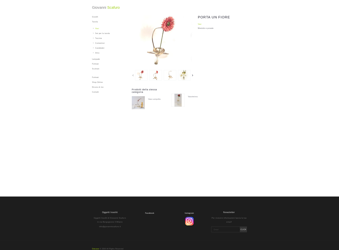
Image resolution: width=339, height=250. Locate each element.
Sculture (95, 69)
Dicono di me (98, 87)
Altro (97, 53)
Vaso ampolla (154, 99)
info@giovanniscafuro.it (110, 226)
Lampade (96, 59)
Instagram (189, 213)
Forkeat (95, 64)
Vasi (200, 24)
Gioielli (95, 17)
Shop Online (97, 82)
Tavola (95, 22)
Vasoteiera (193, 96)
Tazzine (98, 38)
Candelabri (99, 48)
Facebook (149, 213)
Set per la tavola (102, 33)
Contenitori (100, 43)
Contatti (95, 92)
